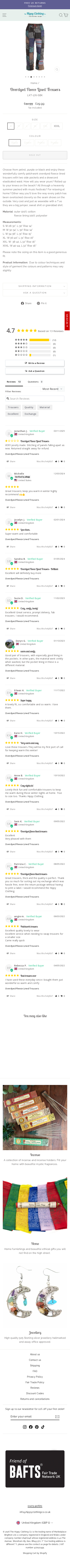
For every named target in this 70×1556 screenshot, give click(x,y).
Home (34, 83)
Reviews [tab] (11, 381)
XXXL (57, 126)
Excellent (13, 413)
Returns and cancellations (34, 1399)
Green (27, 142)
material (45, 407)
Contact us (35, 1360)
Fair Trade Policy (35, 1382)
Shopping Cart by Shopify (35, 1553)
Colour (35, 136)
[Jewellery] (35, 1295)
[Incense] (35, 1117)
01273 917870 (35, 1505)
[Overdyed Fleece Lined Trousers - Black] (9, 1066)
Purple (54, 142)
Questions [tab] (33, 381)
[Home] (35, 1206)
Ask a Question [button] (36, 370)
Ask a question (35, 292)
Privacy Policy (35, 1376)
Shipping (35, 1365)
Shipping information (35, 286)
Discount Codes (35, 1393)
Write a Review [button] (36, 363)
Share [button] (12, 461)
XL (35, 126)
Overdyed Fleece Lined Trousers (22, 453)
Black (14, 142)
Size (35, 119)
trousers (13, 407)
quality (29, 407)
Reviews (35, 1387)
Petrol (41, 142)
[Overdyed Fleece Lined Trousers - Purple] (20, 1066)
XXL (45, 126)
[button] (57, 461)
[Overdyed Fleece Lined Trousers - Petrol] (17, 1066)
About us (35, 1354)
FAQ (35, 1371)
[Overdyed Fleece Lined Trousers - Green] (13, 1066)
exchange (30, 413)
